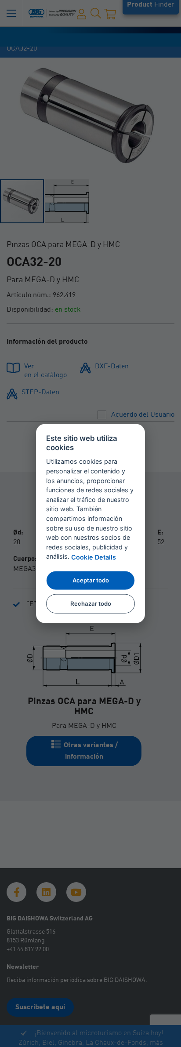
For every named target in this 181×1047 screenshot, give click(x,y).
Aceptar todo (90, 580)
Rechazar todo (90, 603)
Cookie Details (93, 556)
